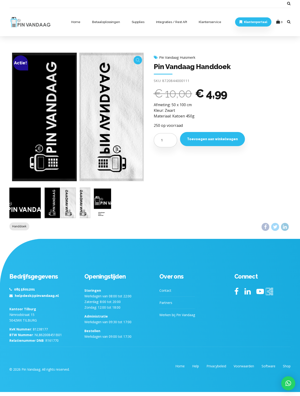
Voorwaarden (244, 366)
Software (268, 366)
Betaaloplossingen (106, 22)
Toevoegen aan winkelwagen (212, 139)
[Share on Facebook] (265, 227)
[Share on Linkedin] (285, 227)
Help (195, 366)
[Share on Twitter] (275, 227)
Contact (165, 290)
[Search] (289, 3)
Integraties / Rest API (171, 22)
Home (75, 22)
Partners (165, 302)
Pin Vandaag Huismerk (177, 57)
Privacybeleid (216, 366)
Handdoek (19, 226)
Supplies (138, 22)
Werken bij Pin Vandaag (177, 315)
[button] (288, 383)
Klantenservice (210, 22)
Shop (287, 366)
